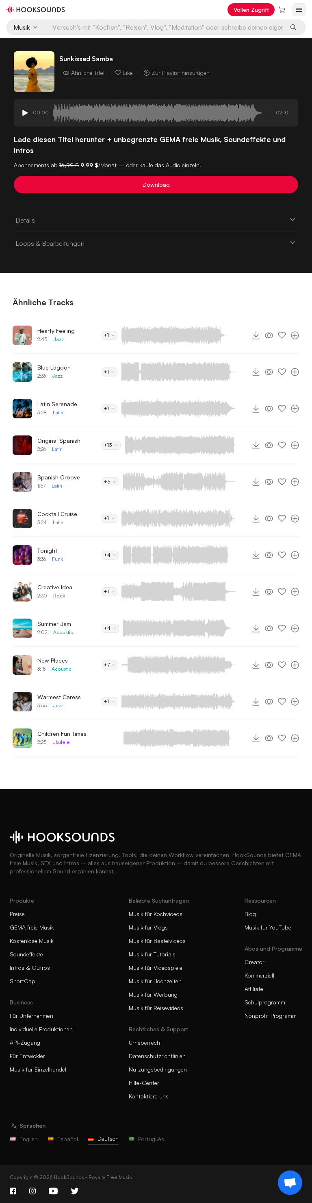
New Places (52, 660)
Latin (58, 412)
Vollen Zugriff (251, 9)
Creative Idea (54, 587)
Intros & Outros (30, 967)
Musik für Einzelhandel (38, 1069)
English (29, 1138)
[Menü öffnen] (299, 9)
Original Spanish (58, 440)
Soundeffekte (26, 954)
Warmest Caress (59, 696)
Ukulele (61, 742)
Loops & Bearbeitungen (49, 243)
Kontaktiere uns (149, 1096)
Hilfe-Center (144, 1082)
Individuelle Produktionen (41, 1029)
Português (151, 1138)
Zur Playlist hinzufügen (181, 72)
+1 (106, 335)
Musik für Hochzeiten (155, 981)
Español (67, 1138)
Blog (250, 913)
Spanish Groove (58, 477)
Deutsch (108, 1138)
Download (156, 184)
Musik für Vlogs (148, 927)
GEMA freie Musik (32, 927)
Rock (59, 596)
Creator (254, 961)
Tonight (47, 550)
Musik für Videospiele (155, 967)
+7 (107, 665)
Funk (57, 559)
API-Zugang (25, 1042)
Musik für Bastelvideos (157, 940)
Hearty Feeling (56, 330)
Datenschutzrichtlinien (157, 1055)
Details (25, 220)
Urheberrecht (145, 1042)
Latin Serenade (57, 403)
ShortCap (22, 981)
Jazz (58, 339)
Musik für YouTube (268, 927)
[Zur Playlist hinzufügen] (294, 335)
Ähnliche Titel (87, 72)
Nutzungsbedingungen (158, 1069)
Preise (17, 913)
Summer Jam (54, 623)
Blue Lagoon (54, 367)
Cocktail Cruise (57, 513)
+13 (108, 445)
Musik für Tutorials (152, 954)
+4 (107, 555)
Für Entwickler (27, 1055)
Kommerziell (259, 975)
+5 (107, 482)
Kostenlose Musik (32, 940)
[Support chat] (290, 1182)
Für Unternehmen (31, 1015)
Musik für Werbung (153, 994)
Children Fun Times (62, 733)
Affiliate (254, 988)
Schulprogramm (265, 1002)
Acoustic (63, 632)
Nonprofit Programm (271, 1015)
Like (128, 72)
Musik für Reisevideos (156, 1007)
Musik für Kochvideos (155, 913)
